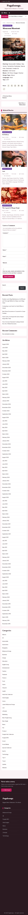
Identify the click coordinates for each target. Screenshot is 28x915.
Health (4, 691)
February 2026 (6, 361)
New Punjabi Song (7, 717)
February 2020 (6, 597)
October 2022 (5, 490)
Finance (4, 678)
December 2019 (6, 604)
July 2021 (4, 540)
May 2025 (4, 387)
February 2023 (6, 477)
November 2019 (6, 607)
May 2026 (4, 351)
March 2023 (5, 474)
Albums (4, 634)
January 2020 (5, 600)
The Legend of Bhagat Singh (10, 208)
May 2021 (4, 547)
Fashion (4, 671)
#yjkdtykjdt (6, 903)
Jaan (3, 171)
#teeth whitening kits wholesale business (13, 898)
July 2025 (4, 381)
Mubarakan (22, 104)
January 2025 (5, 400)
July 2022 (4, 500)
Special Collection (6, 747)
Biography (4, 648)
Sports (4, 751)
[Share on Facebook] (8, 85)
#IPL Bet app (6, 889)
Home (4, 22)
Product (4, 731)
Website (5, 262)
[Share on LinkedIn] (22, 85)
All (3, 638)
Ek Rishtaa (5, 134)
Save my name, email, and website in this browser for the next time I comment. (13, 272)
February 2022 (6, 517)
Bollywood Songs (11, 22)
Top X (3, 757)
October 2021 (5, 530)
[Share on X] (11, 85)
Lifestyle (4, 711)
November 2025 (6, 371)
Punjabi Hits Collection (8, 734)
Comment (6, 233)
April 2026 (4, 354)
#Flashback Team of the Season (11, 906)
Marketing (4, 714)
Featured (4, 674)
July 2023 (4, 460)
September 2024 (6, 414)
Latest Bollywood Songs (8, 704)
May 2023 (4, 467)
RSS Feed (7, 790)
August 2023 (5, 457)
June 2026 (5, 347)
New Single (5, 721)
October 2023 (5, 450)
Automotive (5, 644)
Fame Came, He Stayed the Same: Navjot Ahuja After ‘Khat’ (16, 873)
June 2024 (5, 424)
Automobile (5, 641)
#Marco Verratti (19, 900)
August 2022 (5, 497)
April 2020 (4, 590)
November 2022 (6, 487)
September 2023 (6, 454)
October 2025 (5, 374)
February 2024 (6, 437)
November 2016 (6, 623)
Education (4, 661)
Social (3, 741)
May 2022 (4, 507)
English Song (5, 664)
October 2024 (5, 410)
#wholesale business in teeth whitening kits (14, 892)
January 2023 (5, 480)
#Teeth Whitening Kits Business (11, 895)
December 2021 (6, 524)
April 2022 (4, 510)
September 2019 (6, 613)
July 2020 (4, 580)
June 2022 (5, 504)
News (3, 724)
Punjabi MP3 (5, 737)
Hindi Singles (5, 697)
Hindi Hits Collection (7, 694)
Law (3, 707)
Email (4, 256)
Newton (7, 97)
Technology (5, 754)
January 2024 (5, 440)
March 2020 (5, 594)
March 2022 (5, 514)
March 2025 (5, 394)
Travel (3, 761)
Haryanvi (4, 687)
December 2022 (6, 484)
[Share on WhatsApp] (15, 85)
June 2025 (5, 384)
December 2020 (6, 564)
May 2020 (4, 587)
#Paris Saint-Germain (9, 886)
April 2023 (4, 470)
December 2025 (6, 367)
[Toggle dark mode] (9, 12)
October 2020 (5, 570)
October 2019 (5, 610)
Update (4, 764)
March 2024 (5, 434)
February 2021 (5, 557)
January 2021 (5, 560)
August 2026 (5, 344)
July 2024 (4, 420)
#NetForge (18, 886)
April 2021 (4, 550)
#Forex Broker (15, 889)
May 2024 (4, 427)
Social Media (5, 744)
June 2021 (4, 544)
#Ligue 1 (13, 903)
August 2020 (5, 577)
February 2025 (6, 397)
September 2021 (6, 534)
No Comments (7, 35)
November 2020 (6, 567)
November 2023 (6, 447)
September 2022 (6, 494)
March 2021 (5, 554)
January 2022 (5, 520)
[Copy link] (4, 89)
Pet (3, 727)
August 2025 (5, 377)
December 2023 (6, 444)
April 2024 (4, 430)
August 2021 (5, 537)
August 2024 (5, 417)
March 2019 (5, 617)
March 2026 (5, 357)
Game (3, 684)
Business (4, 654)
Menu (5, 13)
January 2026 (5, 364)
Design (4, 658)
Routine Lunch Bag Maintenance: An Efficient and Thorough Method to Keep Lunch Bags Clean (13, 301)
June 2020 (5, 584)
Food (3, 681)
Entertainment (5, 668)
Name (5, 250)
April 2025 (4, 391)
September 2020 (6, 574)
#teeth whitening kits (8, 900)
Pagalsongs (13, 6)
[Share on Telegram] (18, 85)
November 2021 (6, 527)
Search (4, 285)
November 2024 (6, 407)
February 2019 (5, 620)
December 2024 (6, 404)
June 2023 (5, 464)
